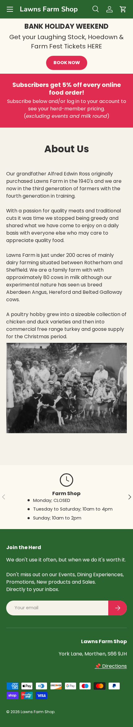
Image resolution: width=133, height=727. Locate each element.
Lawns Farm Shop (37, 711)
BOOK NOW (67, 63)
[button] (123, 9)
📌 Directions (111, 666)
